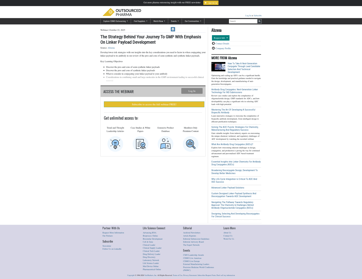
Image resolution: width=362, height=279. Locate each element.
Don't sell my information (225, 275)
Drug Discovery (149, 257)
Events (174, 21)
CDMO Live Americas (192, 258)
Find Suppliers (140, 21)
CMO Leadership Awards (193, 255)
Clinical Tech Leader (151, 251)
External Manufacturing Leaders (196, 264)
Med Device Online (151, 266)
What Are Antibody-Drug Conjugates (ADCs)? (232, 144)
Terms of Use (177, 275)
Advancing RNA (149, 232)
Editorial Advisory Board (193, 241)
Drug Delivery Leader (151, 254)
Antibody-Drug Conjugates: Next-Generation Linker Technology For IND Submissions (234, 91)
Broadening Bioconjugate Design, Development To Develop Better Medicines (234, 171)
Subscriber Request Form (207, 275)
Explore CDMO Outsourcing (115, 21)
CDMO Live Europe (191, 261)
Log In (248, 15)
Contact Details (222, 43)
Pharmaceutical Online (152, 269)
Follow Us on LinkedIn (112, 248)
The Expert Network (191, 245)
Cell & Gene (148, 241)
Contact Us (227, 235)
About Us (227, 232)
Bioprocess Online (150, 235)
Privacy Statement (190, 275)
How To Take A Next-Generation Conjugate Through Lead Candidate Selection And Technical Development (244, 67)
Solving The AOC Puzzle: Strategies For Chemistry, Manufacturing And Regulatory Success (234, 128)
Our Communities (192, 21)
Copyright (130, 275)
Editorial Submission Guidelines (196, 238)
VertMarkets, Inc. (150, 275)
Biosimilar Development (152, 238)
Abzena (111, 47)
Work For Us (228, 238)
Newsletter (107, 246)
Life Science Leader (151, 263)
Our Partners (108, 235)
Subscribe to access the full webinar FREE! (154, 104)
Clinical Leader (149, 245)
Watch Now (158, 21)
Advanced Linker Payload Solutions (227, 187)
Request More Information (113, 232)
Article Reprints (189, 235)
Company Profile (223, 48)
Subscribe (258, 15)
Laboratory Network (151, 260)
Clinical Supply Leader (152, 248)
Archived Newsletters (191, 232)
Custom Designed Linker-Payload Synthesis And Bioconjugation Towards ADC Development (233, 195)
